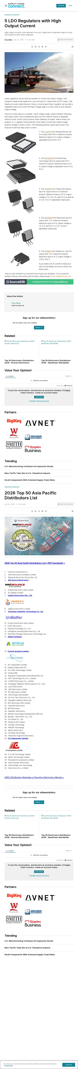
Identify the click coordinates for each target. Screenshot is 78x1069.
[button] (6, 5)
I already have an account (39, 401)
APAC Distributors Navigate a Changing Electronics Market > (34, 777)
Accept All (69, 1064)
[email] (46, 47)
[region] (39, 380)
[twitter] (39, 47)
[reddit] (42, 47)
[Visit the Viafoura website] (68, 385)
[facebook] (32, 47)
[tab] (10, 376)
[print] (72, 47)
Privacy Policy (8, 1065)
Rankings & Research (12, 15)
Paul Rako (8, 40)
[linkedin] (36, 47)
